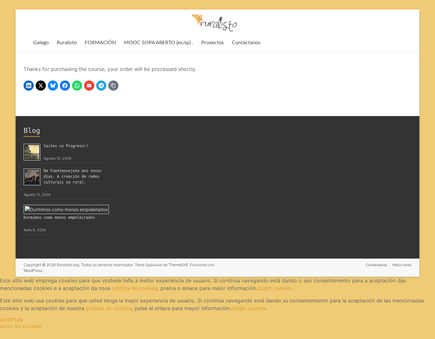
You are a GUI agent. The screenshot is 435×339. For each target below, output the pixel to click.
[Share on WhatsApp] (77, 85)
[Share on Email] (89, 85)
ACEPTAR (11, 320)
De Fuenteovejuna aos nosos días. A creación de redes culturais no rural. (73, 176)
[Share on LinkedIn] (29, 85)
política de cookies (135, 288)
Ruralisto (67, 42)
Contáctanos (246, 42)
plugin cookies (274, 288)
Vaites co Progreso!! (66, 146)
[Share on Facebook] (65, 85)
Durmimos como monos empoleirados (59, 217)
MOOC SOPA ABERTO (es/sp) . (158, 42)
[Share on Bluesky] (53, 85)
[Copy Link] (113, 85)
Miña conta (401, 265)
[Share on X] (41, 85)
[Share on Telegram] (101, 85)
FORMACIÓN (100, 42)
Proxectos (212, 42)
